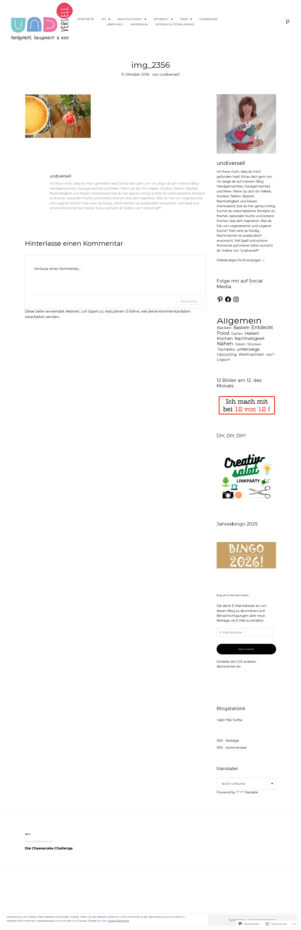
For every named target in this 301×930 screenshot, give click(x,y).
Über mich (115, 24)
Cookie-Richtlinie (118, 920)
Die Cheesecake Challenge (49, 845)
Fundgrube (208, 19)
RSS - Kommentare (232, 748)
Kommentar (189, 301)
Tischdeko (226, 349)
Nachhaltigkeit (130, 19)
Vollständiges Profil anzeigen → (241, 260)
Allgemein (239, 320)
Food (184, 19)
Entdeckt (161, 19)
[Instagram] (236, 299)
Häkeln (252, 333)
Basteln (241, 327)
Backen (224, 327)
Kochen (225, 338)
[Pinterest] (220, 299)
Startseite (85, 19)
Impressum (139, 24)
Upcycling (227, 354)
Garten (237, 333)
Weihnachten (251, 354)
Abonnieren (246, 649)
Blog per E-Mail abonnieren (233, 595)
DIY (104, 19)
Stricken (254, 344)
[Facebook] (228, 299)
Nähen (225, 343)
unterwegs (248, 349)
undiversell (170, 74)
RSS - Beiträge (228, 741)
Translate (251, 792)
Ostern (240, 344)
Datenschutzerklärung (174, 24)
